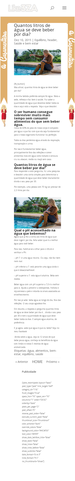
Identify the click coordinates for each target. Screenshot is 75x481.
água (30, 351)
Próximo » (52, 362)
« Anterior (21, 362)
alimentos (41, 351)
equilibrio (28, 354)
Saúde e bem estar (26, 43)
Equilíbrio (40, 40)
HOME (37, 361)
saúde (39, 354)
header (52, 40)
